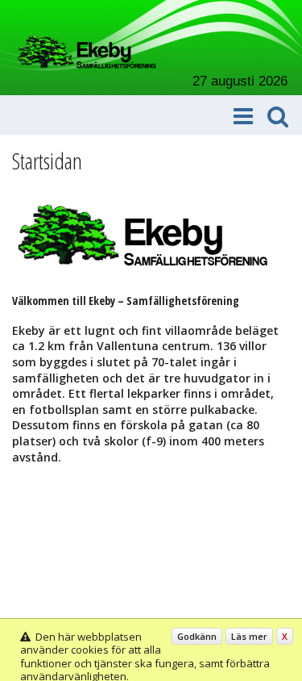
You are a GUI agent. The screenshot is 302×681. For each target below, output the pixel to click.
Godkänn (197, 636)
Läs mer (249, 636)
